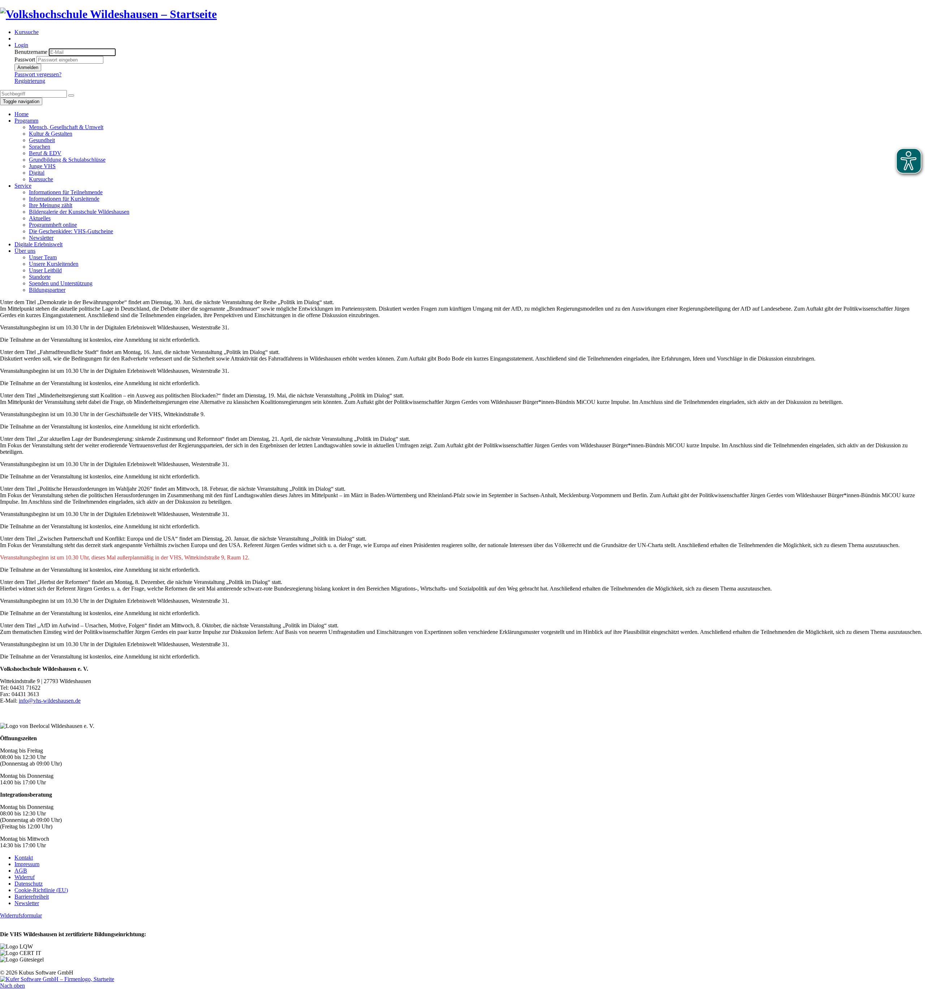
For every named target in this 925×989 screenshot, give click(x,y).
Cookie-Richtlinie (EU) (41, 890)
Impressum (26, 864)
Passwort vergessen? (37, 74)
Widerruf (24, 877)
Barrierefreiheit (31, 897)
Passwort (24, 59)
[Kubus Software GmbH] (57, 979)
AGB (20, 870)
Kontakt (23, 857)
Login (21, 45)
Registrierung (29, 81)
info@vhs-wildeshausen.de (50, 701)
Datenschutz (28, 884)
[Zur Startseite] (108, 14)
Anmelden (27, 67)
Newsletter (26, 903)
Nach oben (12, 985)
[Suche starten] (71, 95)
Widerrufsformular (21, 915)
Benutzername (30, 52)
